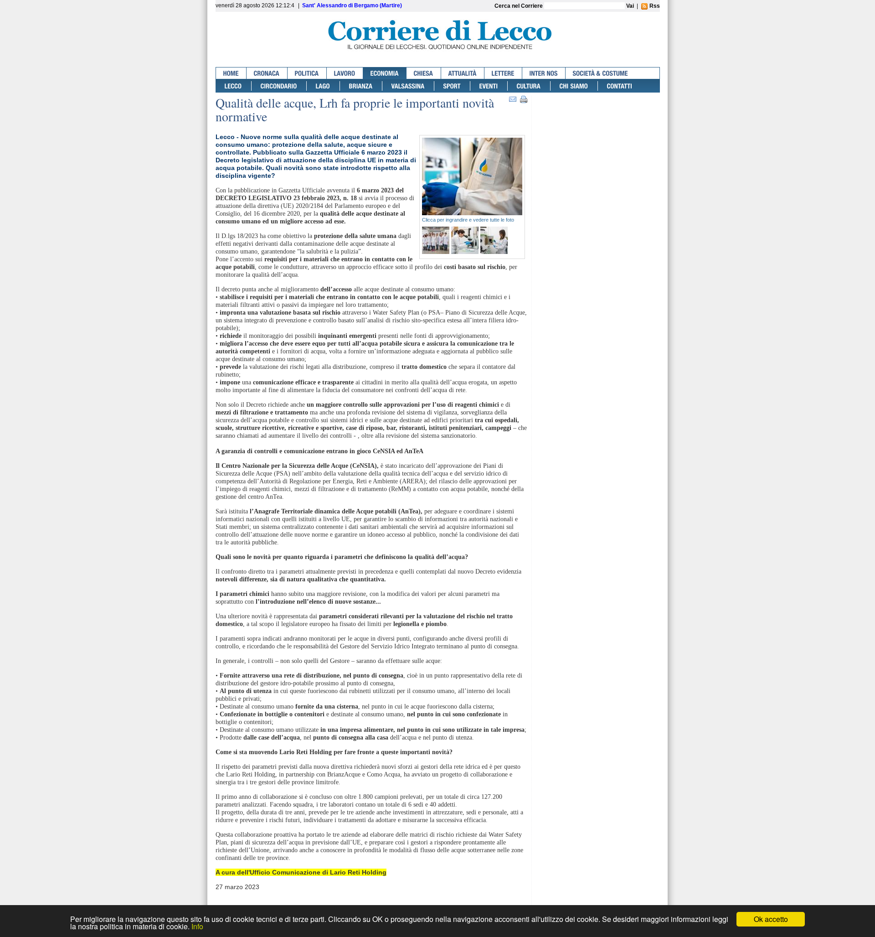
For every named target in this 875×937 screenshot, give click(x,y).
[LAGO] (323, 86)
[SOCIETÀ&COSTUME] (600, 73)
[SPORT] (452, 86)
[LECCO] (234, 86)
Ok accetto (771, 919)
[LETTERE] (503, 73)
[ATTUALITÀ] (462, 73)
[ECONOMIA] (385, 73)
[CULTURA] (529, 86)
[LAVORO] (345, 73)
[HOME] (231, 73)
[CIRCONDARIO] (279, 86)
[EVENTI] (489, 86)
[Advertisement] (598, 131)
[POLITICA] (307, 73)
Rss (654, 6)
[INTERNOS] (544, 73)
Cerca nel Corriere (519, 6)
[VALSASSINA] (408, 86)
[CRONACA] (267, 73)
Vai (630, 6)
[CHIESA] (424, 73)
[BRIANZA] (361, 86)
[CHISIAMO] (574, 86)
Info (197, 926)
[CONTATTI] (620, 86)
